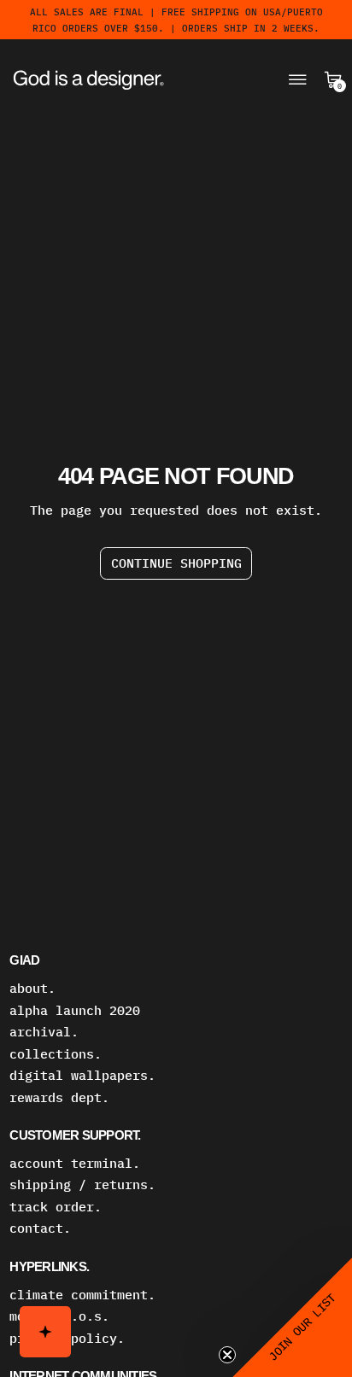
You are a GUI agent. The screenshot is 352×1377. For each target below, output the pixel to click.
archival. (44, 1032)
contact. (40, 1228)
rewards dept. (59, 1097)
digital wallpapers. (82, 1075)
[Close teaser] (227, 1354)
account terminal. (74, 1163)
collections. (55, 1054)
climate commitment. (82, 1295)
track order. (55, 1207)
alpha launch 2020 (74, 1010)
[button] (292, 1317)
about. (32, 988)
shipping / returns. (82, 1184)
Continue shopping (176, 563)
